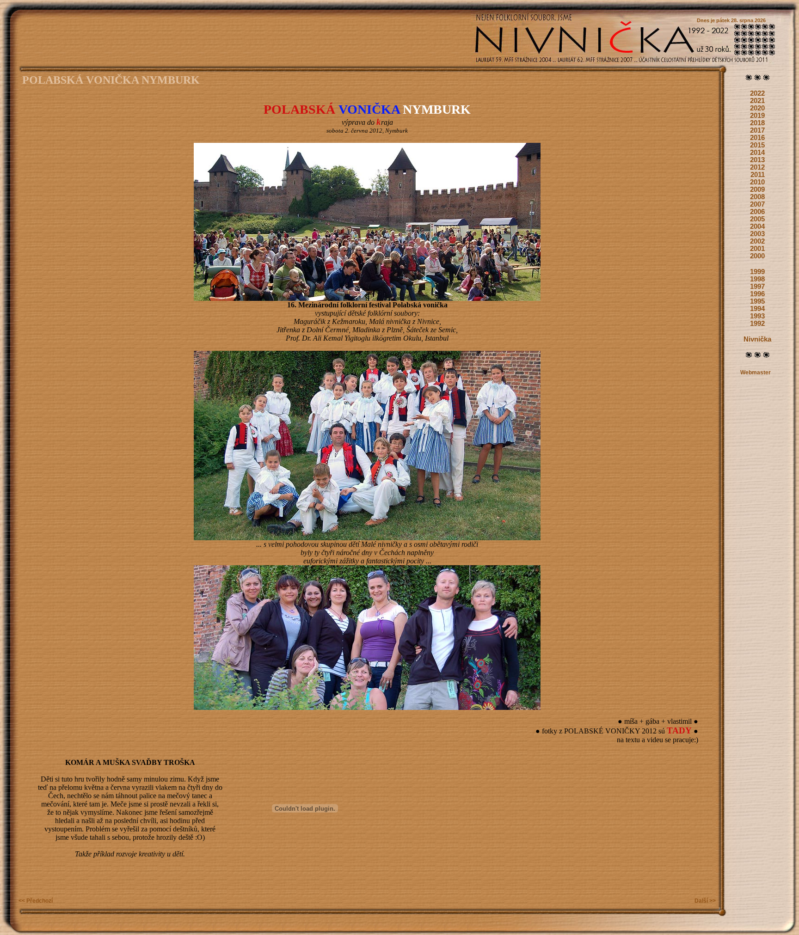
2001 (757, 248)
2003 (757, 234)
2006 (757, 211)
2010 (757, 182)
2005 (757, 219)
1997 (757, 286)
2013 (757, 160)
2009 (757, 189)
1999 (757, 271)
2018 (757, 123)
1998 (757, 279)
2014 (757, 152)
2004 (757, 226)
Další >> (705, 901)
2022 (757, 93)
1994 (757, 308)
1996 (757, 294)
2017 (757, 130)
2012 (757, 167)
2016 (757, 137)
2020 (757, 108)
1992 (757, 323)
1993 (757, 316)
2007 (757, 204)
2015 (757, 145)
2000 (757, 256)
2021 (757, 100)
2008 (757, 197)
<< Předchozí (35, 901)
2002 (757, 241)
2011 (757, 174)
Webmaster (755, 372)
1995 (757, 301)
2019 (757, 115)
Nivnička (757, 339)
